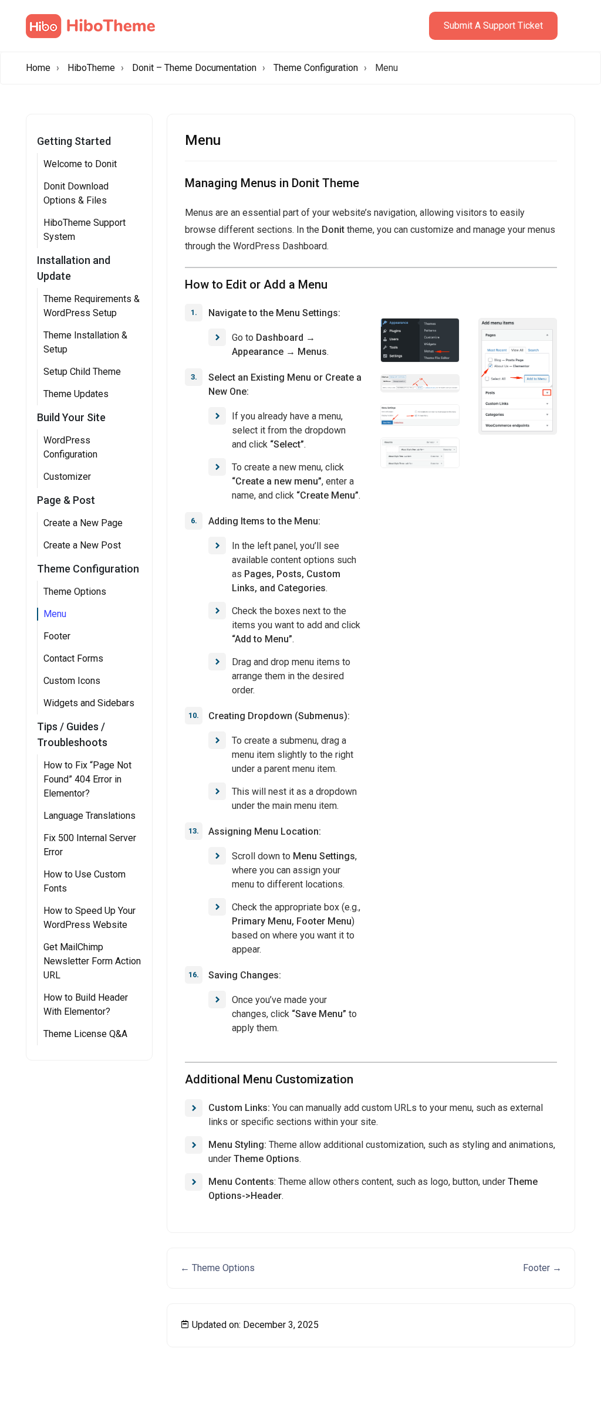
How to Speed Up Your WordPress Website (89, 917)
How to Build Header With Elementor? (85, 1004)
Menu (54, 613)
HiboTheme (91, 67)
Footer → (542, 1267)
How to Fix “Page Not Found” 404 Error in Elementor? (87, 779)
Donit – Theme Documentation (194, 67)
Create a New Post (82, 545)
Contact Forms (73, 658)
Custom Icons (71, 680)
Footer (56, 636)
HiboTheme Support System (84, 229)
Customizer (67, 476)
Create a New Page (83, 522)
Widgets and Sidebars (88, 703)
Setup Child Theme (82, 371)
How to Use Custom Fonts (84, 881)
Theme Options (74, 591)
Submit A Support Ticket (493, 25)
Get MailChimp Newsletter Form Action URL (92, 961)
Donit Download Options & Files (76, 193)
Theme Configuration (316, 67)
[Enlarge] (444, 333)
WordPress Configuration (70, 447)
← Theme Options (217, 1267)
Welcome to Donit (80, 164)
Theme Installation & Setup (85, 342)
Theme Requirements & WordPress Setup (91, 306)
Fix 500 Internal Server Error (89, 845)
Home (38, 67)
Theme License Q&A (85, 1033)
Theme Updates (76, 393)
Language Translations (89, 815)
